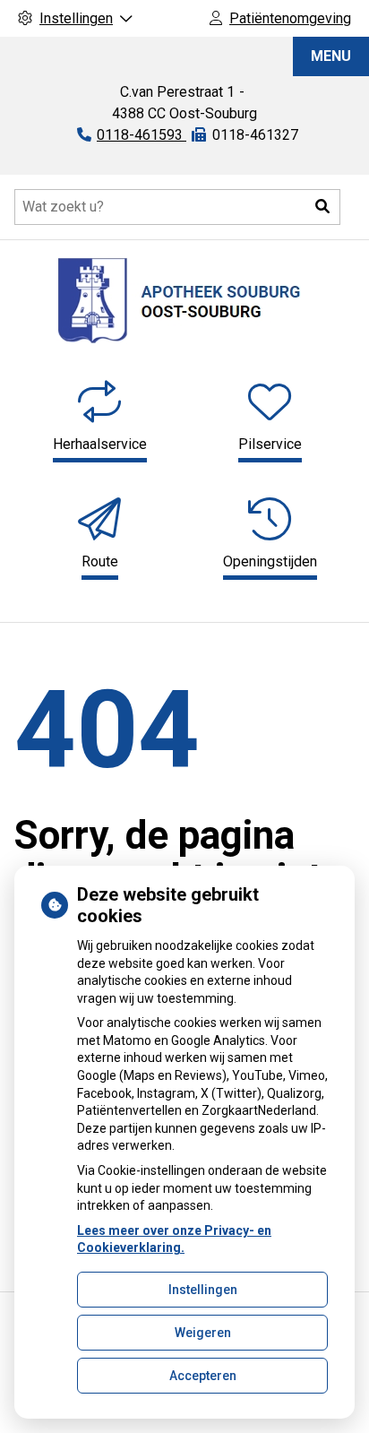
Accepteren (202, 1375)
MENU (331, 56)
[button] (322, 207)
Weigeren (203, 1332)
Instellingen (202, 1289)
